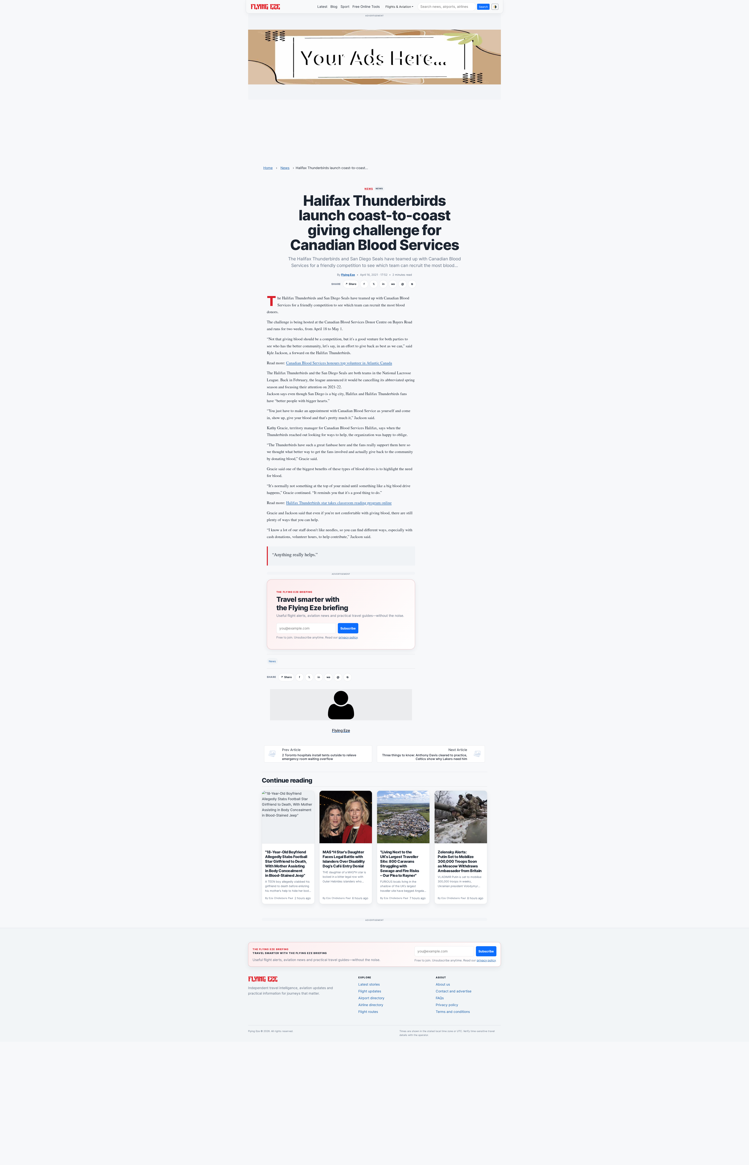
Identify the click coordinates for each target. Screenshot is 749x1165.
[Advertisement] (374, 130)
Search (483, 6)
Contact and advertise (453, 991)
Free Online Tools (366, 6)
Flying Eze (348, 274)
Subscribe (348, 628)
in (383, 283)
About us (443, 984)
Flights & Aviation (398, 7)
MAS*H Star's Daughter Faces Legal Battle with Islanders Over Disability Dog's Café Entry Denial (344, 859)
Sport (345, 6)
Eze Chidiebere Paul (281, 898)
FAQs (440, 998)
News (284, 168)
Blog (333, 6)
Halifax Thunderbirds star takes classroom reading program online (339, 502)
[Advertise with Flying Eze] (374, 56)
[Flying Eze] (265, 6)
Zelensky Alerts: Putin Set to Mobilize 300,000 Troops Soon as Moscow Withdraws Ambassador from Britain (460, 861)
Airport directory (371, 998)
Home (268, 168)
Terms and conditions (453, 1012)
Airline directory (370, 1005)
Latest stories (369, 984)
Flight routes (368, 1012)
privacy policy (348, 637)
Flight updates (369, 991)
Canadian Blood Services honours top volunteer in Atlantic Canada (339, 362)
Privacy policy (447, 1005)
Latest (322, 6)
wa (393, 283)
